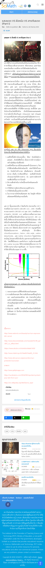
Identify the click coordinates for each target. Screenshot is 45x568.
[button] (42, 5)
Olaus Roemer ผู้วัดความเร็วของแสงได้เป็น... (31, 444)
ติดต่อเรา (19, 498)
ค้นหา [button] (11, 12)
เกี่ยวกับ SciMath (8, 498)
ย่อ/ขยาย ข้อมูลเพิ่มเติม (22, 400)
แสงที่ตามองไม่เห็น (27, 477)
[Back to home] (9, 4)
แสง (25, 431)
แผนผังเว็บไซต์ (28, 498)
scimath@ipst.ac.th (14, 562)
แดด (7, 431)
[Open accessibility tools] (40, 563)
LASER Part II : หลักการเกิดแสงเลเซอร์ (30, 462)
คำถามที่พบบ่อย (7, 500)
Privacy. (20, 559)
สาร (12, 431)
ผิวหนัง (19, 431)
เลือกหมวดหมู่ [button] (32, 12)
